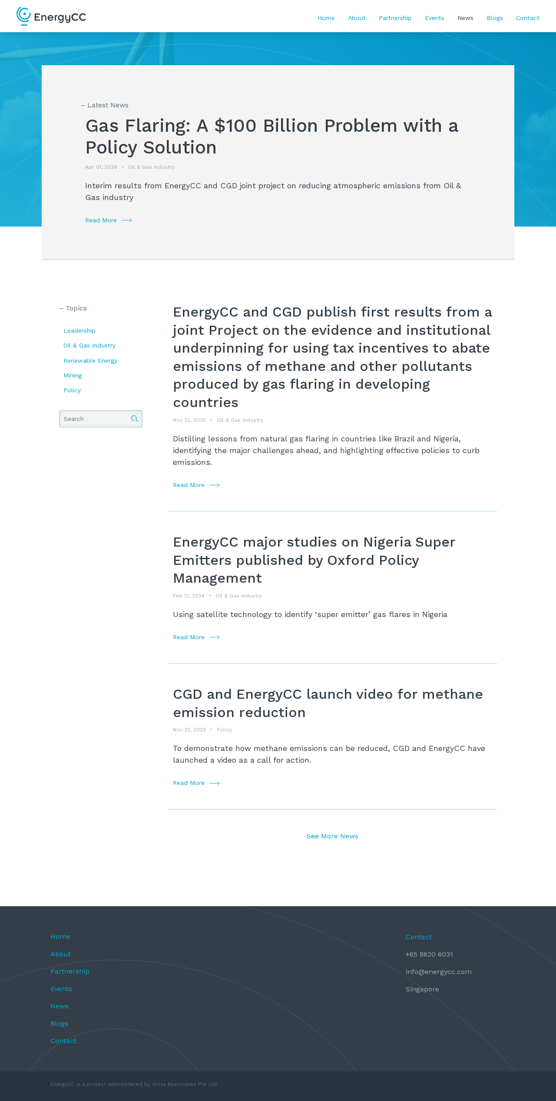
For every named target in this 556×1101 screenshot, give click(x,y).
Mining (72, 375)
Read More (101, 220)
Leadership (79, 330)
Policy (72, 390)
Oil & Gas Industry (89, 345)
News (465, 17)
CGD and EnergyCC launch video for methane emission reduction (328, 703)
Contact (527, 17)
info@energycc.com (439, 972)
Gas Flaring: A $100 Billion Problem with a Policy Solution (271, 136)
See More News (332, 836)
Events (434, 17)
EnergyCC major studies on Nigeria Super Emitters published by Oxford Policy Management (314, 560)
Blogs (494, 17)
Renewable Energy (90, 360)
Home (326, 17)
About (357, 17)
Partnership (395, 17)
